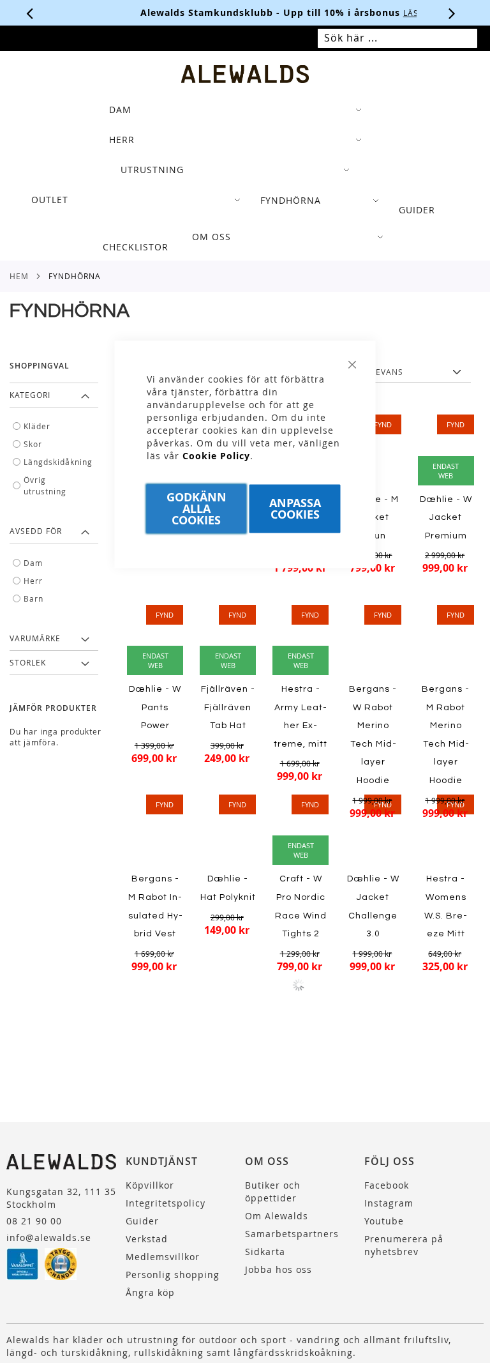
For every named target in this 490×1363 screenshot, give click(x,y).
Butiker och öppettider (273, 1191)
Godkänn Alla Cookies (196, 508)
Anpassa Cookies (295, 508)
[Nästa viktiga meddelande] (452, 12)
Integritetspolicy (165, 1203)
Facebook (386, 1185)
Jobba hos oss (278, 1269)
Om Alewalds (276, 1216)
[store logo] (245, 74)
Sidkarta (265, 1251)
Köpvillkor (150, 1185)
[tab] (245, 178)
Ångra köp (150, 1292)
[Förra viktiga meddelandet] (30, 12)
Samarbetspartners (292, 1234)
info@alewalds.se (48, 1237)
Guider (142, 1221)
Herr (33, 580)
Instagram (388, 1203)
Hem (19, 276)
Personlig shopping (172, 1274)
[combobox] (397, 38)
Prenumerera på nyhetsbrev (403, 1245)
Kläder (37, 426)
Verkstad (147, 1239)
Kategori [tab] (30, 395)
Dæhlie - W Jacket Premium (446, 517)
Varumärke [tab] (35, 638)
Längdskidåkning (57, 462)
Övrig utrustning (45, 485)
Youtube (384, 1221)
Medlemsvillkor (163, 1257)
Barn (33, 598)
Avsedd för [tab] (36, 531)
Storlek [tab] (28, 662)
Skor (33, 444)
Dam (33, 563)
